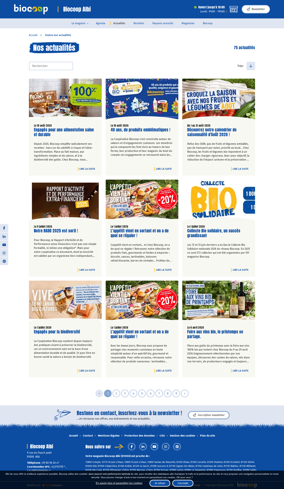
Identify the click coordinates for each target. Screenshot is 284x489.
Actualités (119, 23)
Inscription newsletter (211, 415)
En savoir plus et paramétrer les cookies (119, 483)
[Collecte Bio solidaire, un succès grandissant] (218, 201)
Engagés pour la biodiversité (57, 331)
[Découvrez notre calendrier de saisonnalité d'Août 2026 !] (218, 100)
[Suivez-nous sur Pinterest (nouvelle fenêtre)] (4, 261)
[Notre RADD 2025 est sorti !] (65, 201)
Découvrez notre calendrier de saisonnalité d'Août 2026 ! (212, 132)
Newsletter (258, 9)
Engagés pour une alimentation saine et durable (64, 132)
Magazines (188, 23)
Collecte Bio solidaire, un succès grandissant (213, 233)
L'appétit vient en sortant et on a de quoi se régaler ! (140, 233)
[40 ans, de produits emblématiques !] (142, 100)
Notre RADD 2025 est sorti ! (56, 230)
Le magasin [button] (78, 23)
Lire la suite (88, 168)
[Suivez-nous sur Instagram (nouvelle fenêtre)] (4, 253)
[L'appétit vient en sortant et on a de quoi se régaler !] (142, 201)
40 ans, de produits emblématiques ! (140, 129)
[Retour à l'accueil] (31, 9)
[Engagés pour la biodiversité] (65, 302)
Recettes (138, 23)
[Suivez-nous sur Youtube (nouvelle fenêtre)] (4, 244)
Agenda (100, 23)
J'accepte (182, 483)
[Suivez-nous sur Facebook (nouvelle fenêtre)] (4, 228)
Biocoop (208, 23)
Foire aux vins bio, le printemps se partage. (215, 334)
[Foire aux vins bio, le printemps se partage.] (218, 302)
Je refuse (159, 483)
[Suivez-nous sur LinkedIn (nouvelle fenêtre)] (4, 236)
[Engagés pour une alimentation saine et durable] (65, 100)
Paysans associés (162, 23)
